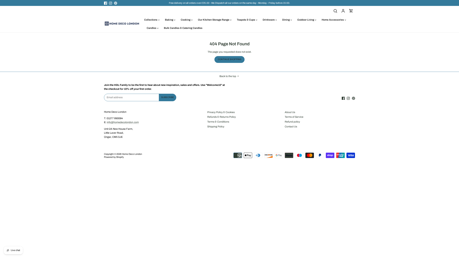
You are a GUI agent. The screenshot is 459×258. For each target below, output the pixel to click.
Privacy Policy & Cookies (221, 112)
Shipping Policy (215, 126)
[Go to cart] (351, 11)
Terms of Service (294, 117)
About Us (290, 112)
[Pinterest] (115, 3)
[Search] (335, 11)
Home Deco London (132, 154)
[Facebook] (105, 3)
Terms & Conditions (218, 121)
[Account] (343, 11)
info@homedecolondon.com (123, 122)
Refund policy (292, 121)
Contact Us (291, 126)
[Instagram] (110, 3)
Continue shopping (229, 59)
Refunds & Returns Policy (221, 117)
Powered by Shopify (114, 157)
